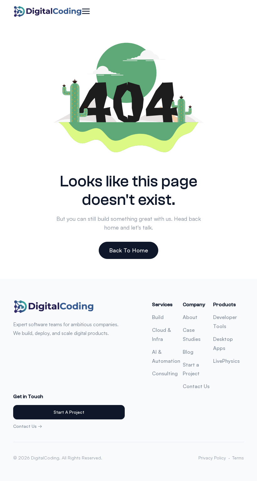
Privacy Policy (212, 457)
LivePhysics (226, 361)
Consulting (165, 373)
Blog (188, 352)
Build (158, 317)
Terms (238, 457)
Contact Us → (27, 426)
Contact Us (196, 386)
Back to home (128, 250)
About (190, 317)
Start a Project (69, 412)
